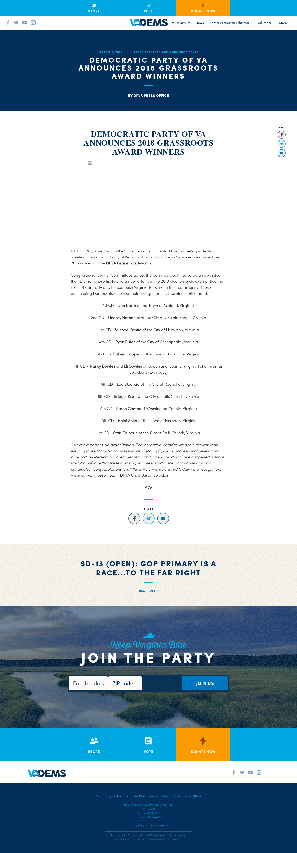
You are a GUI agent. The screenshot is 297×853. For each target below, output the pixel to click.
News (200, 23)
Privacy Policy (136, 825)
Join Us (205, 683)
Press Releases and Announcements (166, 52)
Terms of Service (158, 825)
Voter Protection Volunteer (231, 23)
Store (197, 796)
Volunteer (264, 23)
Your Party (178, 23)
